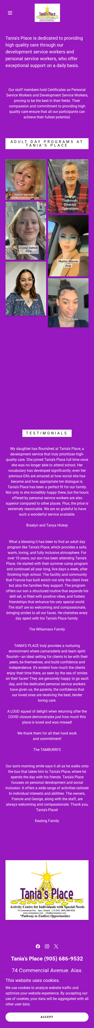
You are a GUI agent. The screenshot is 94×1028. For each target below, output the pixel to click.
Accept (47, 1017)
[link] (47, 13)
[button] (10, 12)
